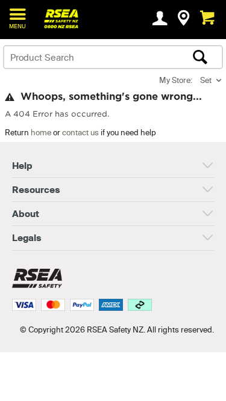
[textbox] (89, 57)
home (41, 132)
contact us (80, 132)
